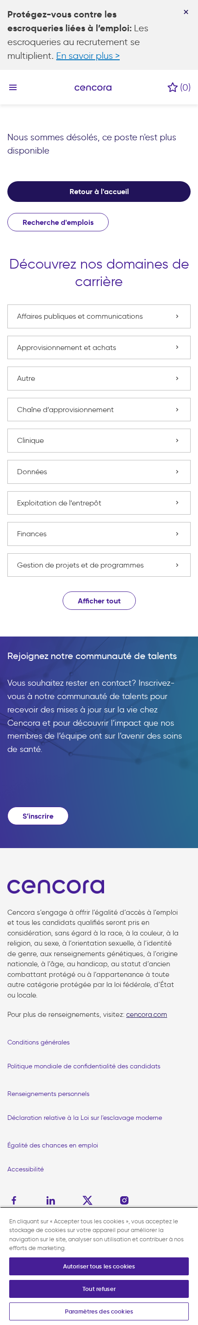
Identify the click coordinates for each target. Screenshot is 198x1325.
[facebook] (16, 1200)
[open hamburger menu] (12, 87)
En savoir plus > (88, 55)
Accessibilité (25, 1169)
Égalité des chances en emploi (52, 1145)
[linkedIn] (51, 1200)
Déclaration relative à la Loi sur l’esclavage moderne (84, 1118)
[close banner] (186, 12)
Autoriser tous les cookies (99, 1266)
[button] (99, 600)
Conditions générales (38, 1042)
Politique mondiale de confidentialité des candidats (83, 1066)
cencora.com (146, 1014)
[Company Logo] (93, 87)
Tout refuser (99, 1289)
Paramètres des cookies (99, 1311)
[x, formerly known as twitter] (87, 1200)
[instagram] (124, 1200)
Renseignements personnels (48, 1094)
